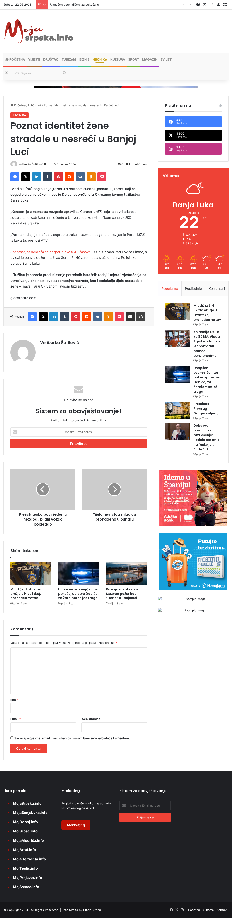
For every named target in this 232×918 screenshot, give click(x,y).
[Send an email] (45, 164)
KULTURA (117, 59)
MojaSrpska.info (27, 803)
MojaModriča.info (28, 840)
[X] (25, 176)
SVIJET (166, 59)
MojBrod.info (24, 849)
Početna (17, 59)
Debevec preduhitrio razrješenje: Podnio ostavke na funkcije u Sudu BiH (206, 437)
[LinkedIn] (36, 176)
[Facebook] (14, 176)
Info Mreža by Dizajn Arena (82, 910)
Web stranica (90, 719)
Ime (14, 700)
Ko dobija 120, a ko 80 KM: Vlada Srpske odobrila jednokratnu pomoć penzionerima (206, 344)
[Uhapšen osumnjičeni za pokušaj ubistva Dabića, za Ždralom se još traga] (78, 573)
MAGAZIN (149, 59)
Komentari (217, 288)
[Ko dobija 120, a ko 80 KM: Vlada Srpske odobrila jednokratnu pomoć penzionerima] (177, 338)
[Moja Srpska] (38, 31)
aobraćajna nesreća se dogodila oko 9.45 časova (52, 252)
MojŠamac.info (26, 887)
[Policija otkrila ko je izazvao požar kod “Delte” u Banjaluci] (126, 573)
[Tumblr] (47, 176)
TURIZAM (69, 59)
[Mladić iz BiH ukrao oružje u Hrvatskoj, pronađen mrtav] (30, 573)
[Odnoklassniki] (91, 176)
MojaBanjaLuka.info (30, 812)
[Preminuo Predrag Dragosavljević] (177, 410)
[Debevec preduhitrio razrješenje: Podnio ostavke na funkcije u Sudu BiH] (177, 431)
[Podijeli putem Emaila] (130, 316)
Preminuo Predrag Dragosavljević (205, 409)
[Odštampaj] (140, 316)
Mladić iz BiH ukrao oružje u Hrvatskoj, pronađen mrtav (25, 593)
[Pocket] (101, 176)
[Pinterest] (58, 176)
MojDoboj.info (25, 822)
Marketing (76, 825)
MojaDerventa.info (29, 859)
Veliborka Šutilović (31, 164)
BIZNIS (84, 59)
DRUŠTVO (50, 59)
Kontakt (222, 910)
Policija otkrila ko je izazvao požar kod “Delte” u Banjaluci (122, 593)
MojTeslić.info (25, 868)
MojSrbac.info (25, 831)
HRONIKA (100, 59)
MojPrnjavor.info (27, 877)
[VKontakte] (80, 176)
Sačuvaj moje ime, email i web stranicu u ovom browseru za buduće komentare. (72, 738)
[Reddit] (69, 176)
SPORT (133, 59)
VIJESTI (34, 59)
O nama (208, 910)
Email (15, 719)
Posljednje (193, 288)
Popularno (170, 288)
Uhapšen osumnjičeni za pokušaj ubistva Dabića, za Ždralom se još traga (101, 4)
